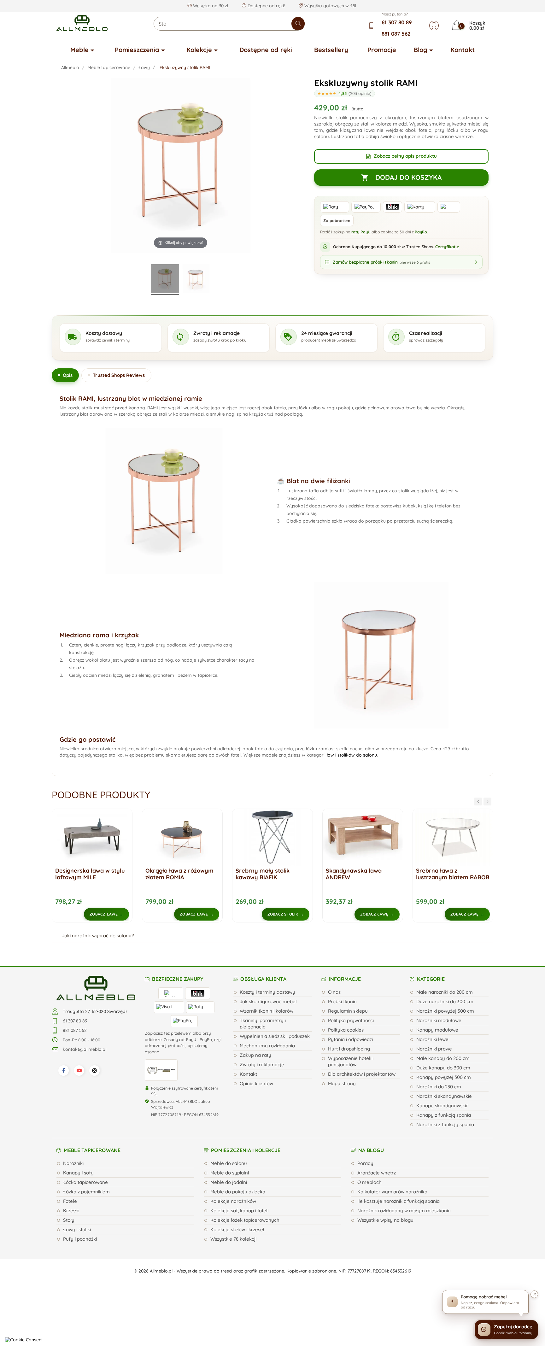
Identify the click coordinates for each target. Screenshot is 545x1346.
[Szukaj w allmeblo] (298, 23)
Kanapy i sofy (78, 1173)
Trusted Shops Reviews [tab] (119, 375)
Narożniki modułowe (438, 1020)
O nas (334, 992)
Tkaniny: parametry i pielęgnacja (263, 1023)
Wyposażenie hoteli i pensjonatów (350, 1061)
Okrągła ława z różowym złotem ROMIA (89, 874)
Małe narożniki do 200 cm (444, 992)
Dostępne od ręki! (265, 6)
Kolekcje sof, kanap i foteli (239, 1211)
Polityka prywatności (351, 1020)
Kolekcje (199, 50)
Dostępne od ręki (265, 50)
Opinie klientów (256, 1083)
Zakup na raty (255, 1055)
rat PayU (187, 1039)
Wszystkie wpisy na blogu (385, 1220)
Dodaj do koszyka (401, 177)
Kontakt (462, 50)
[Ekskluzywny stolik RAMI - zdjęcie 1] (165, 280)
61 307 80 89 (397, 22)
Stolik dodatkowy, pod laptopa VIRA (446, 874)
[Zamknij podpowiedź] (534, 1294)
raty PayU (361, 231)
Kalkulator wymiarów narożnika (392, 1192)
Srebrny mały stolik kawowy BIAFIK (172, 874)
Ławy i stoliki (77, 1229)
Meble (79, 50)
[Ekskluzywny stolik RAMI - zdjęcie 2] (196, 280)
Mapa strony (342, 1083)
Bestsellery (331, 50)
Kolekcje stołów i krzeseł (237, 1229)
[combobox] (229, 23)
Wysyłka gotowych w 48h (330, 6)
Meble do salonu (228, 1163)
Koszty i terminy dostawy (267, 992)
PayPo (421, 231)
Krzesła (71, 1211)
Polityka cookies (346, 1030)
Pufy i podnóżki (80, 1239)
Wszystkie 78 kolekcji (233, 1239)
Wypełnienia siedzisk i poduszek (275, 1036)
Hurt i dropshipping (349, 1049)
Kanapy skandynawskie (442, 1106)
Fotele (70, 1201)
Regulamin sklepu (348, 1011)
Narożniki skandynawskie (444, 1096)
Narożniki (73, 1163)
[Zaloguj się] (434, 25)
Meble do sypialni (229, 1173)
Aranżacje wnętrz (376, 1173)
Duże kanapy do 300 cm (443, 1068)
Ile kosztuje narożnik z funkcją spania (398, 1201)
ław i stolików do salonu (352, 755)
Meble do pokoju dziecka (237, 1192)
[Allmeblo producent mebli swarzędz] (95, 988)
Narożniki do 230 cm (438, 1087)
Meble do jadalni (228, 1182)
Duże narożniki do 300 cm (444, 1001)
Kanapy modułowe (437, 1030)
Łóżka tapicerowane (85, 1182)
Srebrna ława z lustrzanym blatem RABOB (362, 874)
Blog (420, 50)
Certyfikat (447, 246)
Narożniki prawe (434, 1049)
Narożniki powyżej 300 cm (445, 1011)
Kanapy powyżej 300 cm (443, 1077)
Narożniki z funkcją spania (445, 1124)
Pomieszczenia (137, 50)
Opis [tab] (68, 375)
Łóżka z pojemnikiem (86, 1192)
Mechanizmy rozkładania (267, 1046)
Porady (365, 1163)
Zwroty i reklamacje (262, 1065)
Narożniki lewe (432, 1039)
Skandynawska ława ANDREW (263, 874)
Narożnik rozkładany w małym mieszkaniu (404, 1211)
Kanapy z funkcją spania (443, 1115)
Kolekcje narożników (233, 1201)
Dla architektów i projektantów (362, 1074)
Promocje (381, 50)
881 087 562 (396, 33)
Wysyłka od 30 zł (210, 6)
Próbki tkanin (342, 1001)
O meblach (369, 1182)
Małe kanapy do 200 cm (443, 1058)
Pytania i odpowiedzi (350, 1039)
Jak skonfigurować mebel (268, 1001)
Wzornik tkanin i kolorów (266, 1011)
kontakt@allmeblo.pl (84, 1049)
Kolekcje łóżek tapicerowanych (244, 1220)
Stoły (68, 1220)
